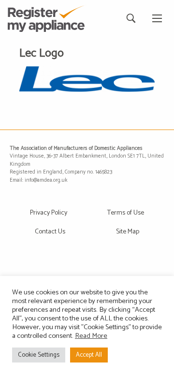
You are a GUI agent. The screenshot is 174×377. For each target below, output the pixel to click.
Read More (91, 336)
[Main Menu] (157, 18)
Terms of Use (125, 212)
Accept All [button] (89, 355)
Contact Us (50, 231)
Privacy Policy (48, 212)
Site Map (127, 231)
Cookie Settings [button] (38, 355)
